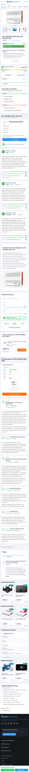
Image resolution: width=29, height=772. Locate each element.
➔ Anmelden (14, 139)
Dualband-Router (6, 710)
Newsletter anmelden (9, 734)
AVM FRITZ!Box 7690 (20, 619)
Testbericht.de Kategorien (7, 740)
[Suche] (25, 2)
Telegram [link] (22, 770)
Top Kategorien (5, 747)
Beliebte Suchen (5, 744)
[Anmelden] (27, 2)
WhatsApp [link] (8, 770)
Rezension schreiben (14, 394)
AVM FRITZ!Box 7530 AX (7, 619)
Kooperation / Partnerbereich (7, 764)
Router (8, 4)
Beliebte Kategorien (6, 750)
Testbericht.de (3, 4)
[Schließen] (27, 767)
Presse (2, 760)
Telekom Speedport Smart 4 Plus (20, 595)
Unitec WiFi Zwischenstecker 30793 (7, 674)
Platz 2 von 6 (17, 184)
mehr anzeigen (15, 61)
